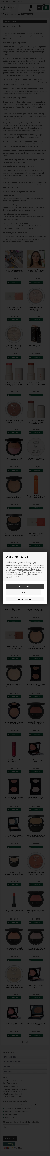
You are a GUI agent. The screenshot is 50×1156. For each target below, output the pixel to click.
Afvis (23, 592)
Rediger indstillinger (25, 599)
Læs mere (9, 577)
